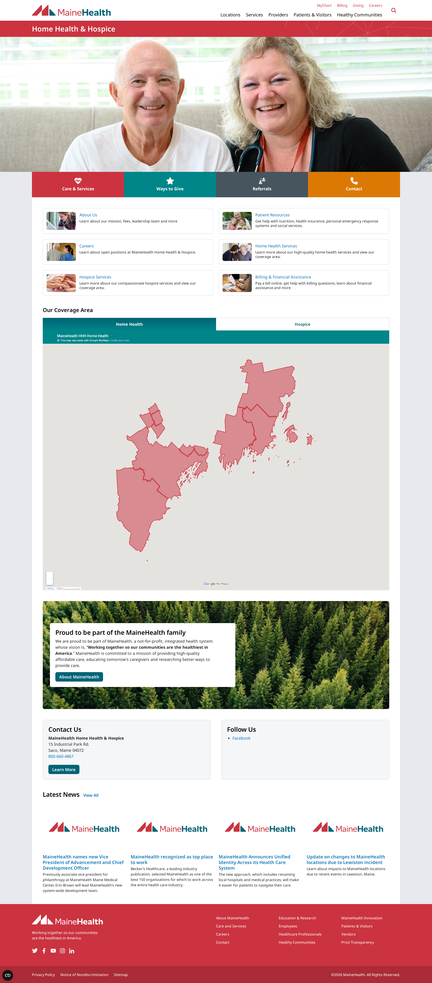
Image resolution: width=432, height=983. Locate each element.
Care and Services (231, 926)
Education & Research (297, 918)
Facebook (241, 738)
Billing (342, 5)
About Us (88, 215)
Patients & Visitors (313, 15)
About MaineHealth (79, 677)
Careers (375, 5)
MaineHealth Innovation (361, 918)
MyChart (324, 5)
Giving (358, 5)
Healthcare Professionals (300, 934)
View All (91, 795)
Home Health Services (276, 246)
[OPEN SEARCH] (394, 10)
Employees (288, 926)
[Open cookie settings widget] (7, 975)
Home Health (129, 324)
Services (254, 15)
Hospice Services (95, 277)
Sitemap (121, 974)
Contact (222, 942)
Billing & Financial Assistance (283, 277)
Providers (278, 15)
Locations (230, 15)
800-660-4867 (61, 756)
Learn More (64, 769)
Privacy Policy (43, 974)
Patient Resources (272, 215)
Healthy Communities (359, 15)
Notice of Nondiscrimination (84, 974)
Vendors (348, 934)
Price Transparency (357, 942)
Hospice (302, 324)
